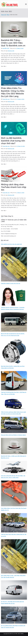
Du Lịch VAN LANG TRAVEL (18, 633)
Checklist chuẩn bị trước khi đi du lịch (10, 283)
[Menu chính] (26, 4)
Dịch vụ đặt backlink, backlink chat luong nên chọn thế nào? (13, 141)
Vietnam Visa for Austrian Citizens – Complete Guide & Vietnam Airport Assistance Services (12, 308)
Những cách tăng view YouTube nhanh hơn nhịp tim (13, 187)
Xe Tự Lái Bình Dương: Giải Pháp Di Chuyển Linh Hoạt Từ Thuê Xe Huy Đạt (13, 626)
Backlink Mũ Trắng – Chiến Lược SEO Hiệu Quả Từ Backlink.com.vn (13, 43)
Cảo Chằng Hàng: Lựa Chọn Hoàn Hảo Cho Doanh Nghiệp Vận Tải (13, 509)
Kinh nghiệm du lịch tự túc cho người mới (11, 244)
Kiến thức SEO (11, 50)
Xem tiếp (3, 66)
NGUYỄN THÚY (6, 48)
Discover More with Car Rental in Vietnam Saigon (13, 435)
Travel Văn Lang (6, 99)
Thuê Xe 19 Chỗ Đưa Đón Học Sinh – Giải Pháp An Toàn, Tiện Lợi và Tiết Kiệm (13, 393)
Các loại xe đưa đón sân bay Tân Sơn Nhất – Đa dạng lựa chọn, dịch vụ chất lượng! (13, 476)
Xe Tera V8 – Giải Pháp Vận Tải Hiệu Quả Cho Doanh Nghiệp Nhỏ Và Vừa (12, 602)
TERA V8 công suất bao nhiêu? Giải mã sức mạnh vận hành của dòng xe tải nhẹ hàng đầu (13, 412)
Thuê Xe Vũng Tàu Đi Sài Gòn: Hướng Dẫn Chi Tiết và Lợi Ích (13, 535)
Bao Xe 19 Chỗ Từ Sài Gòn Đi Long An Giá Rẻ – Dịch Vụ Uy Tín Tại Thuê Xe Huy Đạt (13, 334)
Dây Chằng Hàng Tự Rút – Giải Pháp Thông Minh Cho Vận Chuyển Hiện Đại (13, 576)
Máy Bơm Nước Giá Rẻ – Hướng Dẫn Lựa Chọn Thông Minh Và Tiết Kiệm (12, 367)
